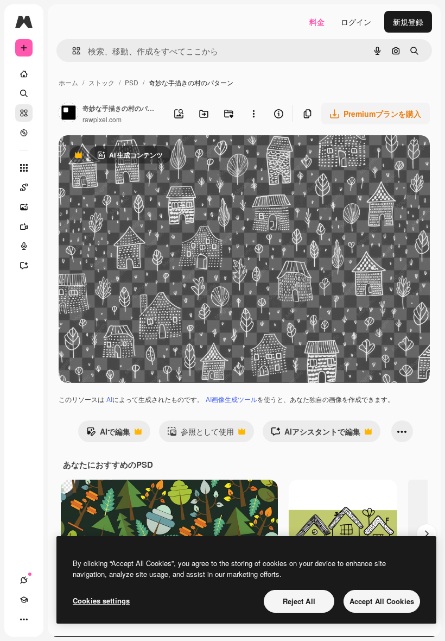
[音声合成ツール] (24, 246)
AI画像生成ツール (231, 399)
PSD (131, 82)
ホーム (68, 82)
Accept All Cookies (381, 601)
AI (109, 399)
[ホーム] (24, 74)
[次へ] (426, 534)
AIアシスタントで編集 (315, 434)
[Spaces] (24, 187)
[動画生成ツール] (24, 226)
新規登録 (408, 21)
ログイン (356, 21)
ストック (101, 82)
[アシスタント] (24, 265)
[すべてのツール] (24, 168)
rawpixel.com (102, 119)
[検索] (24, 93)
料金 (317, 21)
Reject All (299, 601)
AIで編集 (108, 434)
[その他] (24, 619)
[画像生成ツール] (24, 207)
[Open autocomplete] (72, 51)
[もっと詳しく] (24, 132)
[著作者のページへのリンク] (68, 113)
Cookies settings (101, 600)
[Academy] (24, 599)
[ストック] (24, 113)
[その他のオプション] (253, 113)
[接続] (24, 580)
